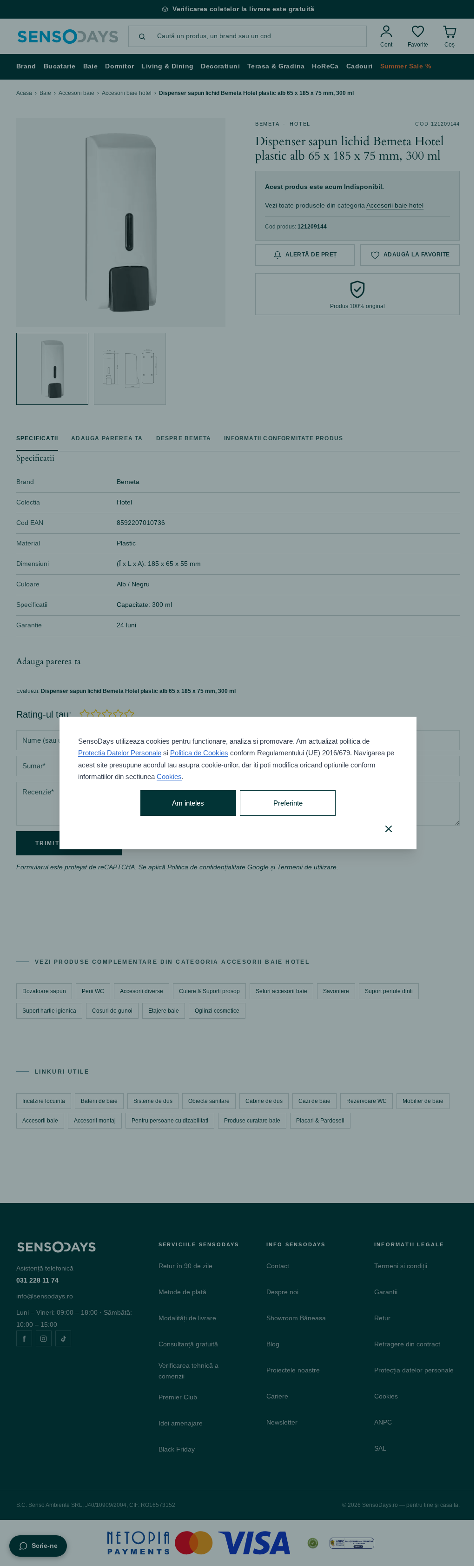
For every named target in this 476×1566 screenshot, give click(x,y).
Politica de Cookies (199, 753)
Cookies (169, 776)
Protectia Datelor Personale (119, 753)
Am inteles (188, 803)
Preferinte (288, 803)
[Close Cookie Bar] (388, 828)
